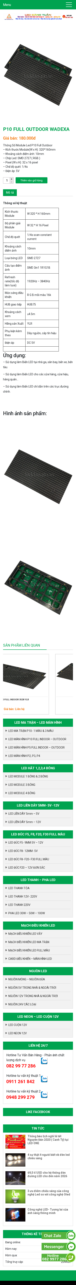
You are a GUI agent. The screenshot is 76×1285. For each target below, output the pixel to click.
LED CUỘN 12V (17, 1025)
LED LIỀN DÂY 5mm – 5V (23, 813)
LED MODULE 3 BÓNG (21, 784)
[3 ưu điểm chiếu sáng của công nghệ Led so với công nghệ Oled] (15, 1196)
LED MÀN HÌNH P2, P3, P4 (24, 755)
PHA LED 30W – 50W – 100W (26, 913)
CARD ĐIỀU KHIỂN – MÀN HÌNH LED (30, 958)
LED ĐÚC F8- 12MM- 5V (23, 851)
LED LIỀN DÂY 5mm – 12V (24, 822)
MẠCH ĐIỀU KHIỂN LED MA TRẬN (28, 942)
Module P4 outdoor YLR (53, 699)
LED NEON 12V (17, 1033)
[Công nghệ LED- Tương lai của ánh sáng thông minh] (15, 1215)
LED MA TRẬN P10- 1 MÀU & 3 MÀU (31, 730)
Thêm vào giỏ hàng (31, 180)
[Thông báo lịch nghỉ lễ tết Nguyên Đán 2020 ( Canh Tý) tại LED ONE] (15, 1142)
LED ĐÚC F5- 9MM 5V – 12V (25, 842)
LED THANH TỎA (19, 888)
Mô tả (10, 192)
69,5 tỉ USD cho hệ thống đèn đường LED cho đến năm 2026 (47, 1174)
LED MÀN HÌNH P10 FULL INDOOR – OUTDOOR (37, 739)
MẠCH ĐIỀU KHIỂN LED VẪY (25, 933)
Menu (7, 5)
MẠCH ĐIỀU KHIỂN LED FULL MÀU (29, 950)
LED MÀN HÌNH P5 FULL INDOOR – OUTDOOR (36, 747)
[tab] (10, 192)
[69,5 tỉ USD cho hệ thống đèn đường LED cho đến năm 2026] (15, 1178)
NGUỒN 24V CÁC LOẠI (22, 1004)
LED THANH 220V (19, 904)
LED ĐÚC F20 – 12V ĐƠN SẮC (26, 867)
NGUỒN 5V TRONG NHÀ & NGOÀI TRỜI (32, 987)
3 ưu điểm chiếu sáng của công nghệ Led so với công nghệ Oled (49, 1192)
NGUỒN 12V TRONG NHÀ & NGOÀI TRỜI (33, 996)
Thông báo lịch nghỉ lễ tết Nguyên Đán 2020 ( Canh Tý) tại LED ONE (48, 1140)
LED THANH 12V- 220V (22, 896)
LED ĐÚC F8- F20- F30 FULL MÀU (28, 859)
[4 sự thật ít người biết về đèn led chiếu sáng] (15, 1160)
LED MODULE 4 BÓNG (21, 793)
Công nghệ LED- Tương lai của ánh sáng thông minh (48, 1211)
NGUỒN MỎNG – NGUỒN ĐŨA (26, 979)
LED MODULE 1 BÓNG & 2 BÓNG (28, 776)
